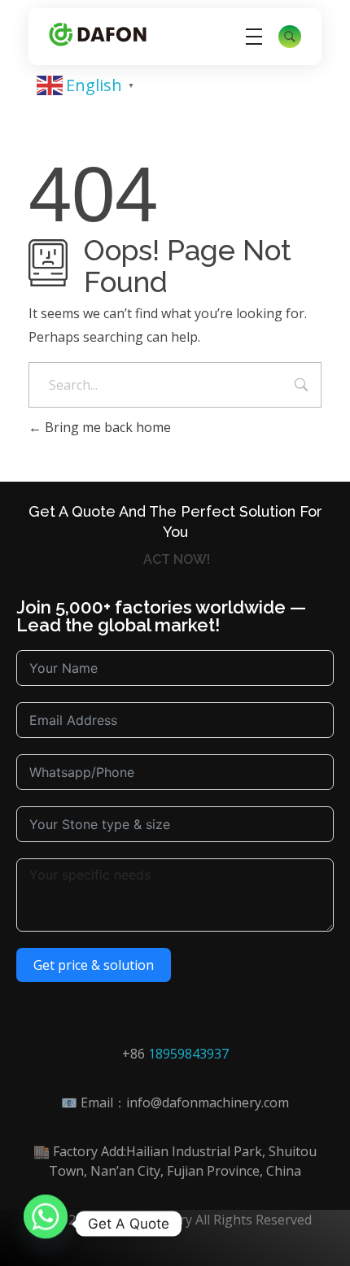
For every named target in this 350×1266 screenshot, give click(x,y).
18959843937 (188, 1054)
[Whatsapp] (46, 1224)
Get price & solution (93, 965)
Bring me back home (106, 427)
